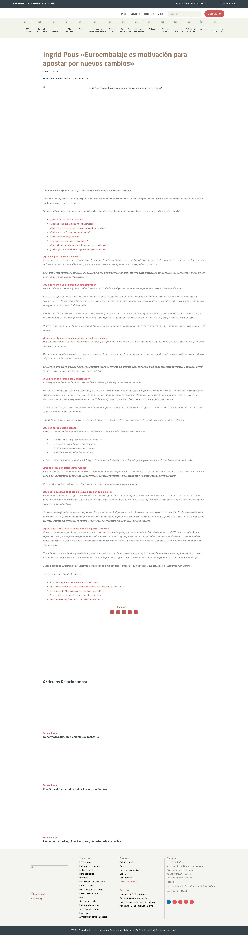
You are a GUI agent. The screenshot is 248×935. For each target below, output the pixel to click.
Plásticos (83, 877)
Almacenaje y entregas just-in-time (136, 905)
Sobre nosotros (127, 862)
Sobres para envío (87, 901)
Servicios (135, 13)
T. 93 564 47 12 (228, 3)
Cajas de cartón (86, 885)
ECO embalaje (85, 862)
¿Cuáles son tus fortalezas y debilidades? (70, 232)
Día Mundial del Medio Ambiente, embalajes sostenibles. (77, 591)
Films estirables (86, 873)
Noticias (123, 866)
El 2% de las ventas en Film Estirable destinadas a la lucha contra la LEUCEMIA (87, 586)
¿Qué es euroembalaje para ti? (64, 236)
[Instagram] (192, 902)
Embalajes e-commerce (90, 866)
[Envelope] (174, 902)
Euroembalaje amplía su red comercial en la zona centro (76, 599)
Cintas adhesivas (87, 870)
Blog (160, 13)
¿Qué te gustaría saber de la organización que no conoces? (78, 249)
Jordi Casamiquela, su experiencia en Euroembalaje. (74, 582)
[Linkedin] (169, 902)
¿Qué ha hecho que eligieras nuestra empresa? (72, 223)
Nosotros (149, 13)
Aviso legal (129, 930)
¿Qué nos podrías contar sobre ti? (66, 219)
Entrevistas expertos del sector (58, 78)
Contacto (124, 873)
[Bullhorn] (186, 902)
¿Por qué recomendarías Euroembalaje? (69, 241)
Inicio (123, 13)
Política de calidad (128, 881)
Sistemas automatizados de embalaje (138, 902)
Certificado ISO (127, 877)
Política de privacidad (166, 930)
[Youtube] (180, 902)
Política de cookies (145, 930)
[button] (56, 29)
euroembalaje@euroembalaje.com (192, 3)
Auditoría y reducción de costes (134, 898)
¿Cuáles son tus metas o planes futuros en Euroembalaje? (78, 228)
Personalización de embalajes (133, 894)
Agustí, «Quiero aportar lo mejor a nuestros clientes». (76, 595)
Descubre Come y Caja (130, 870)
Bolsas (82, 897)
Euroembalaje (81, 78)
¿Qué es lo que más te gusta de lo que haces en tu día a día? (79, 245)
